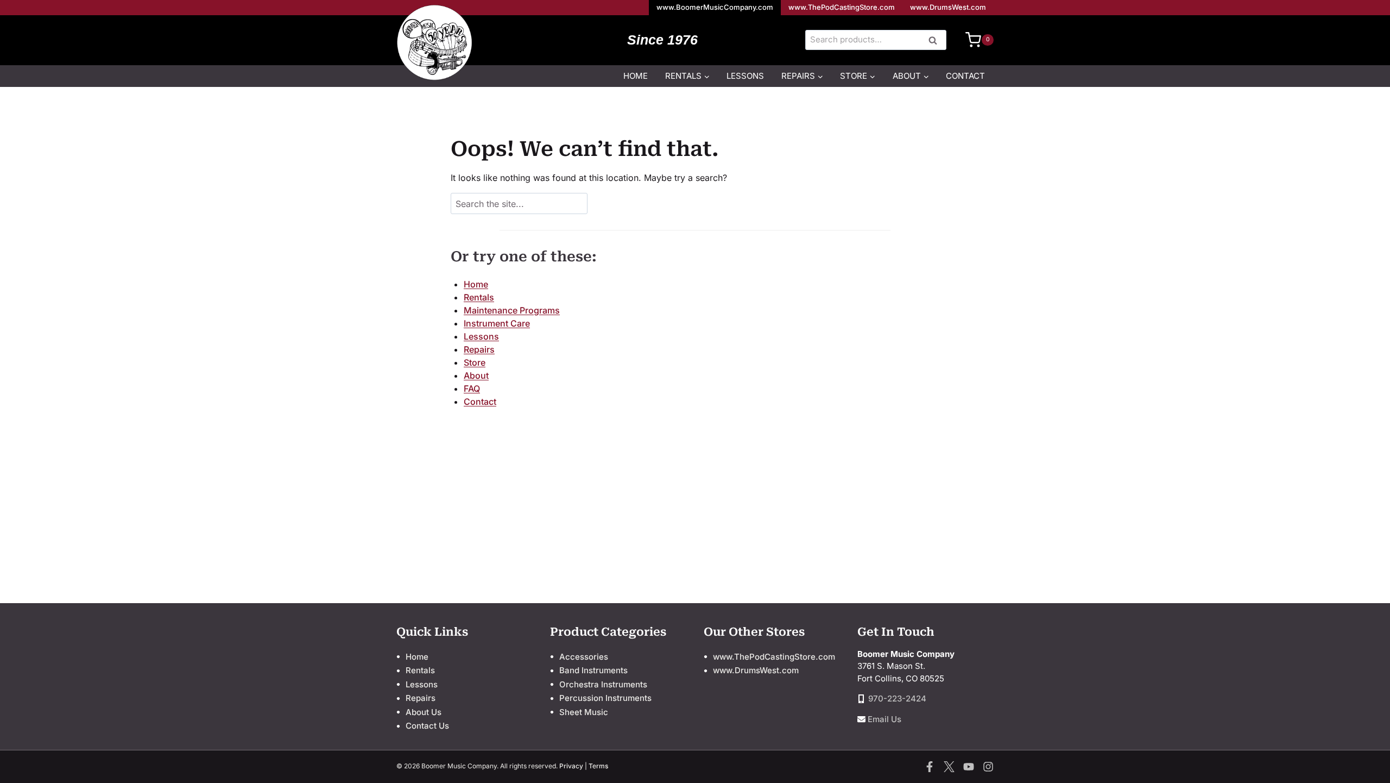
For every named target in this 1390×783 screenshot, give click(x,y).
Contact (965, 76)
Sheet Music (583, 712)
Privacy (571, 766)
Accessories (583, 657)
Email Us (884, 719)
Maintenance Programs (512, 310)
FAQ (472, 388)
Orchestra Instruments (603, 684)
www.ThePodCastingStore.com (841, 7)
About (476, 375)
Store (474, 362)
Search (936, 40)
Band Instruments (593, 670)
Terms (598, 766)
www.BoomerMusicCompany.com (714, 7)
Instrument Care (497, 323)
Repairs (479, 349)
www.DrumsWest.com (948, 7)
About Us (423, 712)
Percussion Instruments (605, 698)
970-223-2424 (897, 698)
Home (635, 76)
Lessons (745, 76)
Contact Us (427, 726)
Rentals (479, 297)
